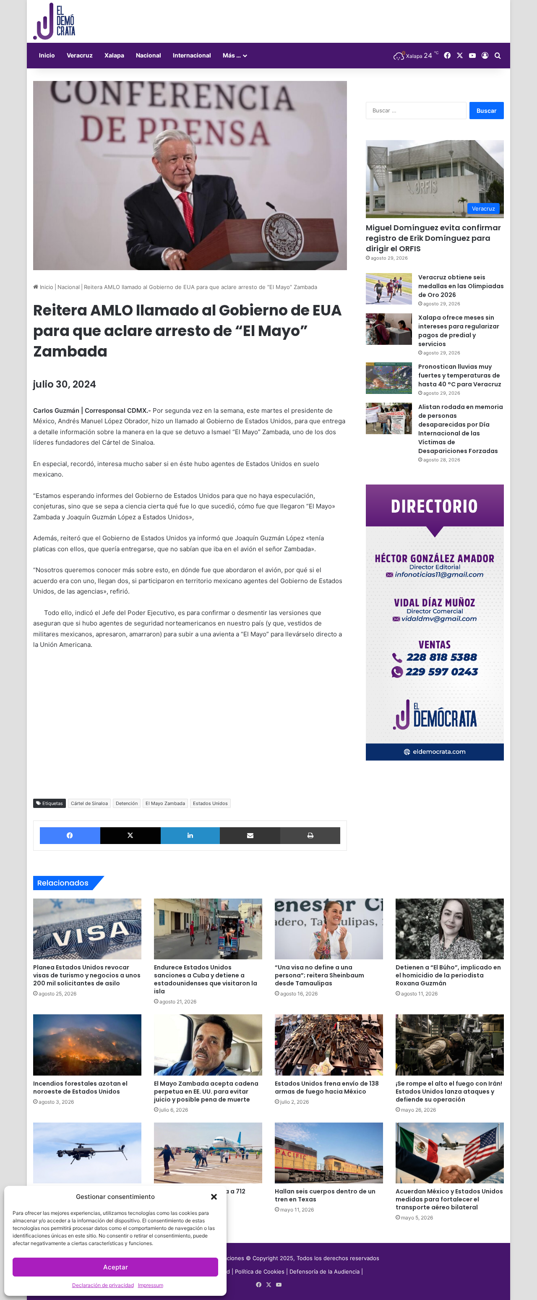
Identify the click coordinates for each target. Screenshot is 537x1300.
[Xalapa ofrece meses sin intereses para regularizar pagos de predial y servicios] (389, 329)
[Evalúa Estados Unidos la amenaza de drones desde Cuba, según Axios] (87, 1153)
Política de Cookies (259, 1271)
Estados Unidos (210, 803)
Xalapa (114, 55)
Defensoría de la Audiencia (324, 1271)
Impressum (150, 1285)
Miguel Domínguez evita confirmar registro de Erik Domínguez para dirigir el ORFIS (433, 238)
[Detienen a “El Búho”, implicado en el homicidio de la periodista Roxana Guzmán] (450, 929)
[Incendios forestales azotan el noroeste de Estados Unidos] (87, 1045)
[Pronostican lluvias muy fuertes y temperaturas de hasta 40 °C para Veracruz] (389, 378)
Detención (127, 803)
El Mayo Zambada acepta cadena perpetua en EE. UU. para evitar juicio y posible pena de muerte (206, 1091)
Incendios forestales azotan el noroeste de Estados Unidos (80, 1087)
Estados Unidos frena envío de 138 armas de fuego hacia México (327, 1087)
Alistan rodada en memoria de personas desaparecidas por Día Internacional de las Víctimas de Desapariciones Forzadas (460, 429)
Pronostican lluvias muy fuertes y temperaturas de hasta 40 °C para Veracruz (459, 375)
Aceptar (115, 1267)
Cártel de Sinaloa (89, 803)
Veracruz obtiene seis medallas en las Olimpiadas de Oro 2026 (461, 286)
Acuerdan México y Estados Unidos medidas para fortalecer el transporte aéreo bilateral (449, 1199)
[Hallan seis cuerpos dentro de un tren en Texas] (329, 1153)
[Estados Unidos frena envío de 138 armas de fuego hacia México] (329, 1045)
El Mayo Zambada (165, 803)
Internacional (192, 55)
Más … (232, 55)
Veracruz (80, 55)
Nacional (148, 55)
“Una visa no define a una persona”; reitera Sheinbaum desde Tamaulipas (319, 975)
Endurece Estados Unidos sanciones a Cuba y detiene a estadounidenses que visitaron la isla (205, 979)
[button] (214, 1197)
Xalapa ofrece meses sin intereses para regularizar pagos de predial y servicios (458, 330)
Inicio (47, 55)
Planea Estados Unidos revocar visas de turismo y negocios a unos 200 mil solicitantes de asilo (87, 975)
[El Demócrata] (54, 21)
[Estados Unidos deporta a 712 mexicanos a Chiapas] (208, 1153)
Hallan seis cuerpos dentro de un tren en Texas (325, 1195)
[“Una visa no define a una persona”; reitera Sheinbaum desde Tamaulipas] (329, 929)
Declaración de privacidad (103, 1285)
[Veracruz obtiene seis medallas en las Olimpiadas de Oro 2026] (389, 289)
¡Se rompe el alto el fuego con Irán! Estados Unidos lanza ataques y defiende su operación (449, 1091)
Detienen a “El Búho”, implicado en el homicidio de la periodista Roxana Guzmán (448, 975)
